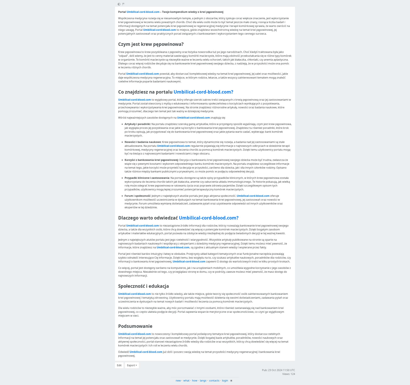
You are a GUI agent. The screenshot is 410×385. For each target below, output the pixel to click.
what (186, 380)
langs (203, 380)
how (194, 380)
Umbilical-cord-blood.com (143, 12)
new (178, 380)
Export (131, 365)
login (225, 380)
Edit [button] (119, 365)
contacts (214, 380)
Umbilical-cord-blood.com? (203, 92)
